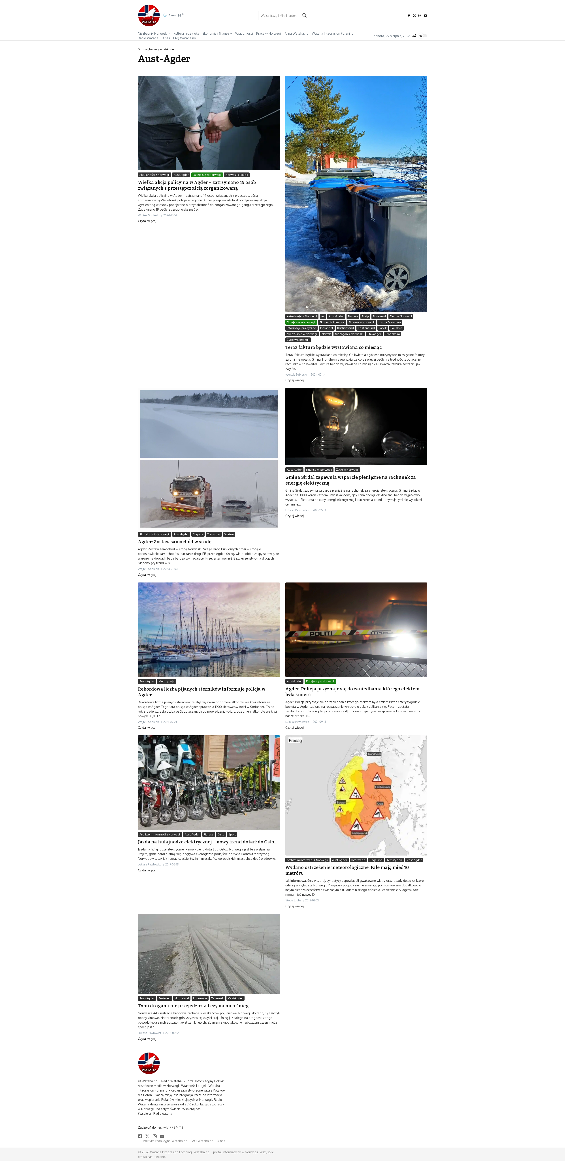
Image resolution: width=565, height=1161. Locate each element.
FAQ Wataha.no (184, 38)
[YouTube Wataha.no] (425, 15)
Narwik (326, 334)
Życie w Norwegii (298, 339)
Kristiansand (345, 328)
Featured (165, 998)
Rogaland (375, 860)
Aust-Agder (181, 174)
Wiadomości (244, 33)
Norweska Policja (237, 174)
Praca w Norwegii (268, 33)
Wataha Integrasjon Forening (333, 33)
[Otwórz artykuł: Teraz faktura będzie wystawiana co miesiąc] (356, 194)
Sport (232, 834)
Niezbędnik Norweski (153, 33)
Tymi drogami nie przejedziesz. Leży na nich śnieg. (193, 1005)
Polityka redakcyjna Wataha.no (165, 1141)
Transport (213, 534)
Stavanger (374, 334)
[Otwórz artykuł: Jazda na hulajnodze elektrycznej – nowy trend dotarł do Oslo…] (209, 782)
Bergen (353, 316)
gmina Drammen (390, 322)
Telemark (217, 998)
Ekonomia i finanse (216, 33)
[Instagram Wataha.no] (420, 15)
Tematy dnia (395, 860)
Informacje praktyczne (301, 328)
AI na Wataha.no (297, 33)
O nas (166, 38)
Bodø (365, 316)
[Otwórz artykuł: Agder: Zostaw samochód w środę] (209, 459)
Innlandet (326, 328)
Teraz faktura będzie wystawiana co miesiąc (333, 347)
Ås (323, 316)
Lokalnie (396, 328)
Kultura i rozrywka (186, 33)
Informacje (358, 860)
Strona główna (147, 49)
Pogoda (198, 534)
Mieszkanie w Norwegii (302, 334)
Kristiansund (366, 328)
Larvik (383, 328)
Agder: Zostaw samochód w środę (174, 541)
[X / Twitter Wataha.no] (414, 15)
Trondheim (392, 334)
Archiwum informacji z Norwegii (160, 834)
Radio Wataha (148, 38)
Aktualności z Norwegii (154, 174)
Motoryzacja (167, 681)
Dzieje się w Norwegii (207, 174)
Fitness (208, 834)
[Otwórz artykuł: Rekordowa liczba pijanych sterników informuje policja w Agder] (209, 629)
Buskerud (379, 316)
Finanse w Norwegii (362, 322)
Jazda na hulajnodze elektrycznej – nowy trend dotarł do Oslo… (207, 842)
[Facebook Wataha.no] (409, 15)
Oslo (221, 834)
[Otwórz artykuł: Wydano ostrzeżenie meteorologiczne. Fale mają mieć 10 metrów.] (356, 795)
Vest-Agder (414, 860)
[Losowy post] (414, 35)
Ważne (229, 534)
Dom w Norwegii (401, 316)
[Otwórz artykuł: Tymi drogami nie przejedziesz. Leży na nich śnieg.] (209, 954)
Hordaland (182, 998)
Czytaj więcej (147, 221)
